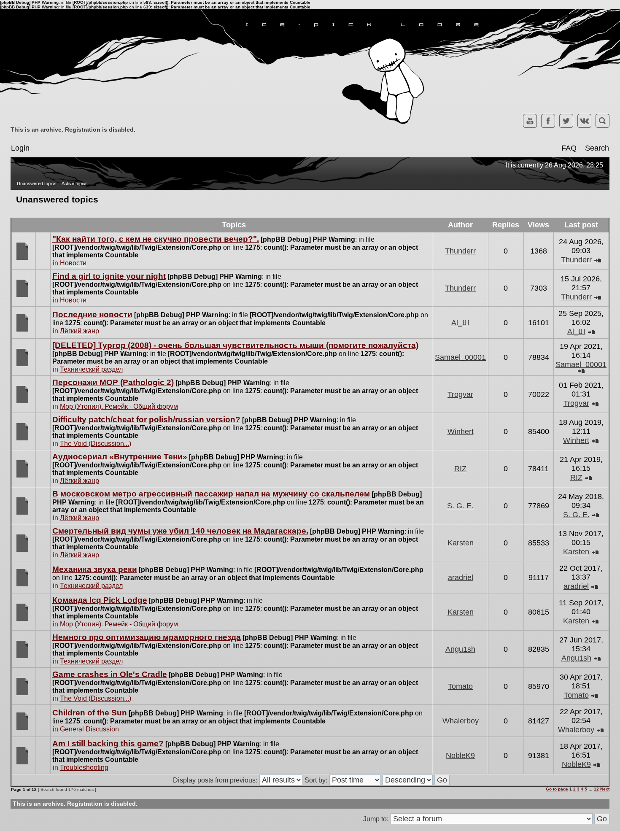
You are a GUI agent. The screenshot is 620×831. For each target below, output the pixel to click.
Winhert (460, 431)
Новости (73, 263)
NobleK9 (460, 755)
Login (20, 148)
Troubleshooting (84, 767)
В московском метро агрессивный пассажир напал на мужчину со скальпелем (211, 493)
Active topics (75, 183)
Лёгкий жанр (79, 331)
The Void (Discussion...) (95, 443)
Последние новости (92, 314)
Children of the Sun (89, 712)
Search (597, 148)
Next (604, 789)
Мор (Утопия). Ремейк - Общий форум (119, 406)
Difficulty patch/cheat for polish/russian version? (146, 419)
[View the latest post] (597, 260)
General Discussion (89, 729)
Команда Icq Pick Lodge (99, 600)
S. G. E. (460, 506)
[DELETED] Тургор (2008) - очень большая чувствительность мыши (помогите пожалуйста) (235, 345)
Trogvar (460, 394)
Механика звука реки (94, 569)
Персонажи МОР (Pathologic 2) (113, 382)
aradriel (460, 577)
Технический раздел (91, 369)
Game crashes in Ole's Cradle (109, 674)
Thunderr (460, 251)
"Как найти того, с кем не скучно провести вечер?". (155, 239)
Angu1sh (460, 649)
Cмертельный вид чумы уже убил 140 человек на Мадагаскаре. (180, 530)
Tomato (460, 686)
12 (596, 789)
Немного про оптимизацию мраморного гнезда (146, 637)
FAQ (569, 148)
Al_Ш (460, 322)
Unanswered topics (37, 183)
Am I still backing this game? (108, 743)
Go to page (557, 789)
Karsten (460, 543)
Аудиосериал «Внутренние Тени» (119, 456)
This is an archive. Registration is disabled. (73, 129)
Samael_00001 (460, 357)
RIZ (460, 468)
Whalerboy (460, 721)
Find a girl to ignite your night (109, 276)
